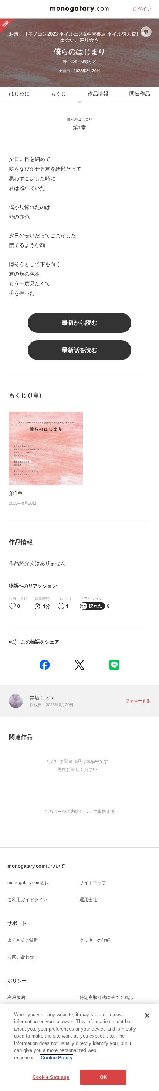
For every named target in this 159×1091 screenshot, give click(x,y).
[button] (45, 665)
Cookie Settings (51, 1077)
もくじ (58, 94)
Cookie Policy (56, 1057)
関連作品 (139, 94)
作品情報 (98, 94)
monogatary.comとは (28, 882)
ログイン (142, 9)
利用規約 (16, 997)
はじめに (19, 94)
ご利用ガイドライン (27, 899)
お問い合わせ (20, 956)
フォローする (138, 700)
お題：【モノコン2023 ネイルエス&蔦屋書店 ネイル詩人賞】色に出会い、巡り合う (79, 37)
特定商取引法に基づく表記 (106, 997)
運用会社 (88, 899)
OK (103, 1077)
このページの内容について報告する (79, 811)
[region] (79, 1047)
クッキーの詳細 (95, 940)
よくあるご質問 (22, 940)
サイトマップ (93, 882)
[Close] (147, 1015)
